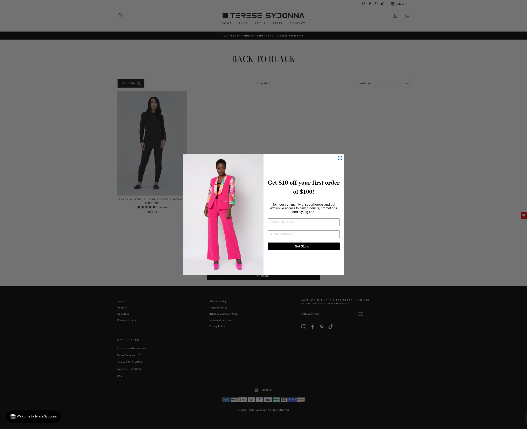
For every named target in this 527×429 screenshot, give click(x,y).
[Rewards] (33, 416)
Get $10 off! (303, 246)
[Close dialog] (340, 158)
